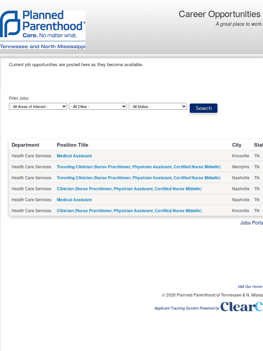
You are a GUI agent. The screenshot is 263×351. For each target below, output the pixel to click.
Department (25, 144)
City (236, 144)
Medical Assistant (74, 156)
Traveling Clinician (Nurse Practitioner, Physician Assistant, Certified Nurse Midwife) (139, 167)
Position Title (72, 144)
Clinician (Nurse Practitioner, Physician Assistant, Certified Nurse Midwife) (129, 188)
